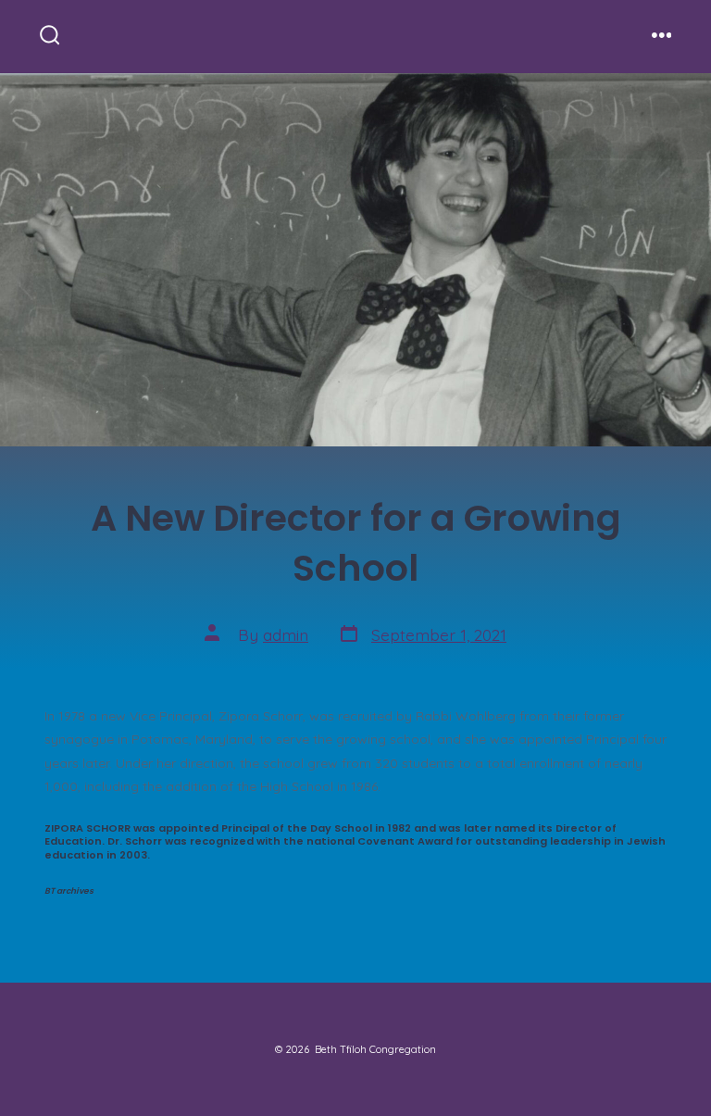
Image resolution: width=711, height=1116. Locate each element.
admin (285, 634)
